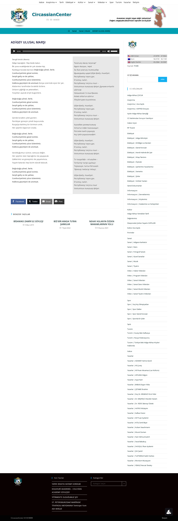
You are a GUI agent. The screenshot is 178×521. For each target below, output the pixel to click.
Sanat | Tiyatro (133, 266)
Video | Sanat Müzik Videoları (138, 289)
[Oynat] (14, 51)
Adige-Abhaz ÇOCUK (135, 95)
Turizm (119, 2)
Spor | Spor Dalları (134, 309)
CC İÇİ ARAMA (133, 75)
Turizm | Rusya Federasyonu (138, 338)
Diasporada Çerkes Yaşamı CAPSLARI (141, 223)
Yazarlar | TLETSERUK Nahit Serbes (140, 456)
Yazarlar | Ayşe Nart (135, 380)
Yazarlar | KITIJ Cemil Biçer (137, 422)
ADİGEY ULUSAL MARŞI (101, 31)
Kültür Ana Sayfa (133, 228)
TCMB (136, 66)
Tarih (61, 2)
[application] (65, 51)
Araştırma (50, 2)
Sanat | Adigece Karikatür (137, 242)
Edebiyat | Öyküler (134, 162)
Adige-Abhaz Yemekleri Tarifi (138, 213)
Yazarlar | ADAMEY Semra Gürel (139, 361)
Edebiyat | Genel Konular (137, 147)
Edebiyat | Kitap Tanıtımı (136, 157)
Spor (112, 2)
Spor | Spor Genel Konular (137, 314)
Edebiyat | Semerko (135, 171)
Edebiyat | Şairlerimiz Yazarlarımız (140, 167)
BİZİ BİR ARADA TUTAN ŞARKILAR (65, 223)
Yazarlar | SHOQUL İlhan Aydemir (140, 446)
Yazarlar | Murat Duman (136, 432)
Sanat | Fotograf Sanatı (136, 252)
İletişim (136, 2)
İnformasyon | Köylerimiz (137, 199)
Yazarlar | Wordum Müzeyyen (139, 460)
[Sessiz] (108, 51)
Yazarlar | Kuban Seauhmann (138, 427)
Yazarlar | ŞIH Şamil (134, 451)
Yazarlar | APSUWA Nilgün (137, 375)
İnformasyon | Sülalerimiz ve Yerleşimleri (143, 204)
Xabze (41, 2)
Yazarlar (127, 2)
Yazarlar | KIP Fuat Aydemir (138, 418)
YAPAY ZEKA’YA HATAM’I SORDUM (66, 484)
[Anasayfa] (69, 31)
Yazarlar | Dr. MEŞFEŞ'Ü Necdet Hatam (142, 399)
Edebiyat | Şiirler (133, 176)
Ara (162, 79)
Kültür (80, 2)
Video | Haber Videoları (136, 271)
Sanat (90, 2)
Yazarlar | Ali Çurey (134, 365)
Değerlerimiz (132, 218)
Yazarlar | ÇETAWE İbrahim (137, 389)
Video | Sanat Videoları (136, 280)
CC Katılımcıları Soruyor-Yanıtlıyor (140, 118)
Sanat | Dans (132, 247)
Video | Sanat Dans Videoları (138, 284)
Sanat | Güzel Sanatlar (136, 256)
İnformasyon (132, 190)
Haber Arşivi (132, 123)
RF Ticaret (131, 128)
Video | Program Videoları (137, 275)
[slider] (114, 51)
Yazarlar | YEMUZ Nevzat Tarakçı (139, 465)
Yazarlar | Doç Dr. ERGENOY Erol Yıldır (141, 394)
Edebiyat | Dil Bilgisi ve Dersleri (139, 143)
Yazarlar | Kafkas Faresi (136, 413)
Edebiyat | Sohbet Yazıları (137, 181)
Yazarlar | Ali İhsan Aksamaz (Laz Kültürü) (143, 370)
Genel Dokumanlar (134, 186)
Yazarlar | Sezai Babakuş (136, 441)
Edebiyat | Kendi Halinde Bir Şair (139, 152)
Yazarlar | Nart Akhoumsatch (138, 437)
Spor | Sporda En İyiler (136, 318)
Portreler (130, 232)
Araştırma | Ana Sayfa (135, 104)
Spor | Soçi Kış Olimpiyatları (138, 304)
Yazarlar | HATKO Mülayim (137, 408)
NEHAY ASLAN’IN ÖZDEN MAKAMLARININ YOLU (101, 223)
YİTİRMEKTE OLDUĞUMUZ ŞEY (65, 497)
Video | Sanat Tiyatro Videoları (139, 294)
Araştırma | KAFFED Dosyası (138, 109)
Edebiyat (69, 2)
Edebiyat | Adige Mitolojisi (137, 138)
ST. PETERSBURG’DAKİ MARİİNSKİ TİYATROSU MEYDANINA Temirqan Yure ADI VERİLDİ (69, 505)
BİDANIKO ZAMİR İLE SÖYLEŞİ (28, 221)
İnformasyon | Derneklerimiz (138, 194)
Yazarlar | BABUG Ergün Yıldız (138, 384)
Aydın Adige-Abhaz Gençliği (137, 113)
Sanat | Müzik (132, 261)
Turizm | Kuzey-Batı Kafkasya (138, 333)
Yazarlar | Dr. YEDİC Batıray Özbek (140, 403)
